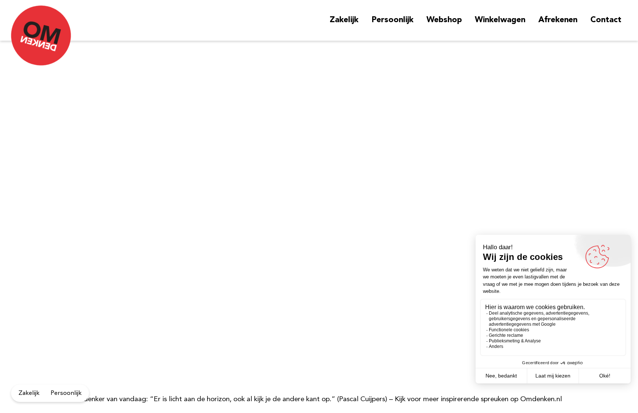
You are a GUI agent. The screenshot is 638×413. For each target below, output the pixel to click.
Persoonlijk (392, 20)
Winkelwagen (500, 20)
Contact (605, 20)
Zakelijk (344, 20)
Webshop (444, 20)
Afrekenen (557, 20)
